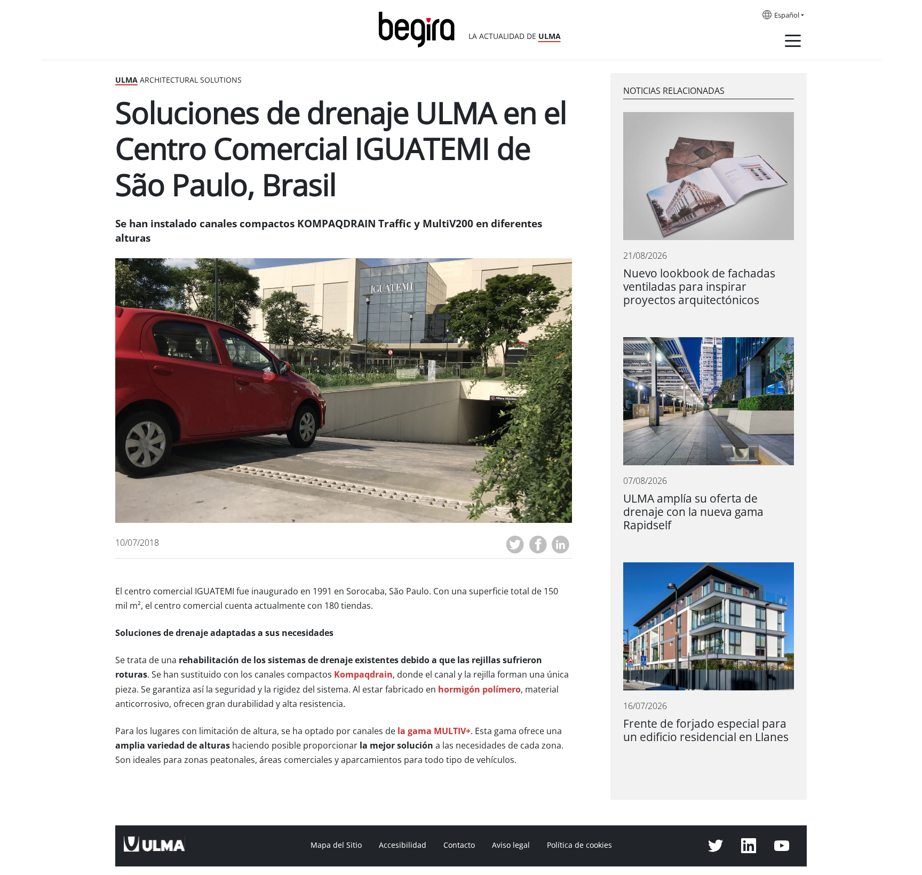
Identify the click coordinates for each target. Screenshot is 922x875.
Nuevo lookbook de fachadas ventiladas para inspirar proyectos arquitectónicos (699, 286)
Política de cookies (579, 845)
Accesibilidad (402, 845)
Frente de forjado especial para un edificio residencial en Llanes (706, 730)
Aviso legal (511, 845)
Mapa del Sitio (336, 845)
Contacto (459, 845)
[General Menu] (793, 42)
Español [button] (786, 15)
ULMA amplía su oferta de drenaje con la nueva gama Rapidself (693, 511)
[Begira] (420, 28)
